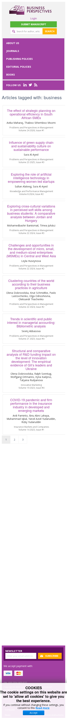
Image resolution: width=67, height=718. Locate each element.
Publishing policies (19, 59)
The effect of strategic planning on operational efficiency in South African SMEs (31, 114)
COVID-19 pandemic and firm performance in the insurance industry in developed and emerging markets (31, 405)
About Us (12, 43)
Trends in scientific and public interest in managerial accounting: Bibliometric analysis (31, 322)
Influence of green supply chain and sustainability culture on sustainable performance (31, 146)
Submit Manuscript (33, 24)
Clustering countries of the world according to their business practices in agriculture (31, 284)
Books (10, 74)
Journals (12, 51)
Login (33, 18)
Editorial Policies (18, 66)
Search (49, 31)
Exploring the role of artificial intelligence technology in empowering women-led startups (31, 178)
